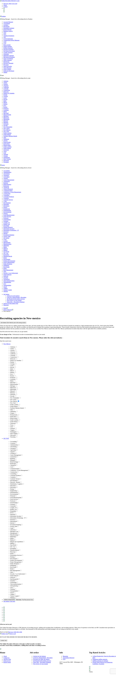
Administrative (7, 172)
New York (6, 131)
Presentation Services (16, 555)
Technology (6, 279)
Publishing (6, 265)
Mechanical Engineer (9, 57)
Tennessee (6, 150)
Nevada (5, 125)
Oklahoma (6, 139)
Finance (5, 213)
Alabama (5, 81)
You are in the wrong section (13, 322)
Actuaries (12, 443)
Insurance (6, 232)
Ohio (4, 137)
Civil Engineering (8, 38)
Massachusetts (7, 114)
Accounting (6, 170)
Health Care (6, 224)
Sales (4, 271)
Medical (5, 248)
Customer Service (8, 199)
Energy (5, 207)
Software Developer (8, 71)
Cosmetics (6, 198)
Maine (5, 111)
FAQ (64, 659)
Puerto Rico (6, 143)
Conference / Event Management (12, 192)
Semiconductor (7, 274)
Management (6, 242)
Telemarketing (7, 282)
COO (4, 42)
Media (5, 247)
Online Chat (4, 633)
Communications (7, 190)
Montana (5, 122)
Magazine (6, 305)
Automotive (6, 181)
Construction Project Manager (11, 40)
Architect (5, 25)
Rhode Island (7, 145)
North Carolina (7, 133)
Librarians (6, 54)
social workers (7, 69)
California (6, 87)
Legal (4, 239)
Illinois (5, 102)
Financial (12, 496)
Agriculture (6, 177)
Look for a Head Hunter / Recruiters (16, 297)
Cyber (5, 201)
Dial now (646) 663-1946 (15, 632)
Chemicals (6, 187)
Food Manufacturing (8, 215)
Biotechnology (7, 184)
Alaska (5, 82)
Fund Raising (7, 219)
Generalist (13, 506)
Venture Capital (7, 290)
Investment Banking (8, 235)
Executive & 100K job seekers (41, 659)
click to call (13, 633)
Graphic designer (8, 52)
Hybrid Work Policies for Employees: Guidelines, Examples (102, 663)
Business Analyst (8, 31)
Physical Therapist (8, 63)
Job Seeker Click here (9, 601)
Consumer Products (8, 196)
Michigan (5, 116)
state (2, 75)
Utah (4, 153)
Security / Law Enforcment (10, 273)
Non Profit (6, 251)
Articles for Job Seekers (13, 296)
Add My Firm (7, 659)
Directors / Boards (15, 482)
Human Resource (8, 227)
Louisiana (6, 110)
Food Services (7, 216)
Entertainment (7, 210)
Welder (5, 72)
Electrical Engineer (8, 49)
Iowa (4, 105)
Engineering (6, 209)
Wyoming (6, 162)
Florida (5, 95)
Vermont (5, 154)
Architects (13, 453)
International (13, 521)
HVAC (12, 513)
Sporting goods (14, 579)
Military (5, 250)
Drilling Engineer (8, 48)
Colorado (5, 88)
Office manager (7, 60)
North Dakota (7, 134)
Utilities (5, 288)
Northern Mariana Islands (10, 136)
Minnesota (6, 117)
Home (5, 308)
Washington (6, 157)
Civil (11, 467)
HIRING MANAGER (18, 599)
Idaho (4, 101)
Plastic (5, 258)
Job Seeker (6, 238)
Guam (5, 98)
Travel (5, 287)
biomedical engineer (8, 28)
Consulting (6, 195)
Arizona (5, 84)
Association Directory (68, 657)
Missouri (5, 120)
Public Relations (7, 264)
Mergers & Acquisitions (16, 541)
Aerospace (6, 175)
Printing (12, 557)
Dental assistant (7, 46)
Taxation (5, 277)
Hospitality (6, 225)
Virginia (5, 156)
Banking (5, 183)
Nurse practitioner (8, 58)
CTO (4, 43)
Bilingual (12, 460)
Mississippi (6, 119)
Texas (5, 151)
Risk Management (8, 270)
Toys (4, 283)
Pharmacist (6, 61)
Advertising (6, 173)
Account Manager (8, 22)
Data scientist (7, 45)
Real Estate (6, 267)
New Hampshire (7, 127)
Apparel (5, 178)
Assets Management (8, 180)
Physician (6, 64)
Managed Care (14, 531)
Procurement (6, 259)
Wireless (5, 291)
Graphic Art (6, 222)
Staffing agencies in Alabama (100, 661)
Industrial (12, 514)
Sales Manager (7, 68)
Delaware (6, 91)
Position (3, 16)
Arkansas (5, 85)
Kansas (5, 107)
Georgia (5, 96)
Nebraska (5, 124)
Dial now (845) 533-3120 (10, 3)
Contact (5, 6)
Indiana (5, 104)
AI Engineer (6, 23)
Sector (3, 165)
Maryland (6, 113)
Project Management (8, 262)
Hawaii (5, 99)
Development (7, 202)
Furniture (5, 221)
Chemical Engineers (8, 35)
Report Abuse (7, 662)
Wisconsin (6, 160)
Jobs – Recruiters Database (43, 662)
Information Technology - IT (11, 230)
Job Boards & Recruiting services (16, 299)
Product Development (9, 261)
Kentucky (6, 108)
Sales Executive (7, 66)
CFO (4, 34)
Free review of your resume (14, 300)
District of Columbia (8, 93)
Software (5, 276)
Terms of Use (7, 661)
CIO (4, 37)
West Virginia (7, 159)
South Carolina (7, 146)
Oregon (5, 140)
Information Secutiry (8, 228)
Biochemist (6, 26)
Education (6, 204)
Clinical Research (8, 189)
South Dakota (7, 148)
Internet (5, 233)
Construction (6, 193)
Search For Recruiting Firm (10, 303)
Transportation (7, 285)
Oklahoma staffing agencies (99, 659)
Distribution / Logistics (16, 484)
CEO (4, 32)
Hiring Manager (7, 309)
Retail (5, 268)
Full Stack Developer (9, 51)
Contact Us (6, 657)
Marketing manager (8, 55)
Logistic (5, 241)
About (5, 5)
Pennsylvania (7, 142)
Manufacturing (7, 244)
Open (34, 662)
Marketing (6, 245)
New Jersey (6, 128)
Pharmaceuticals (7, 256)
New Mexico (6, 130)
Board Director (7, 29)
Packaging (6, 254)
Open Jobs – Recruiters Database (16, 302)
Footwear (5, 218)
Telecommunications (8, 280)
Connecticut (6, 90)
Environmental (7, 212)
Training (12, 589)
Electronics (6, 206)
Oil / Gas (5, 253)
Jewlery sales (6, 236)
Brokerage (6, 186)
